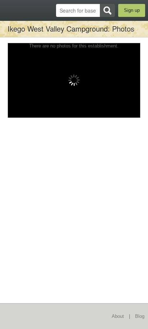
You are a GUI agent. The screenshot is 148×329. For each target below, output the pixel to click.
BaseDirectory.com (9, 10)
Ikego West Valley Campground (58, 28)
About (118, 316)
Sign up (132, 10)
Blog (139, 316)
